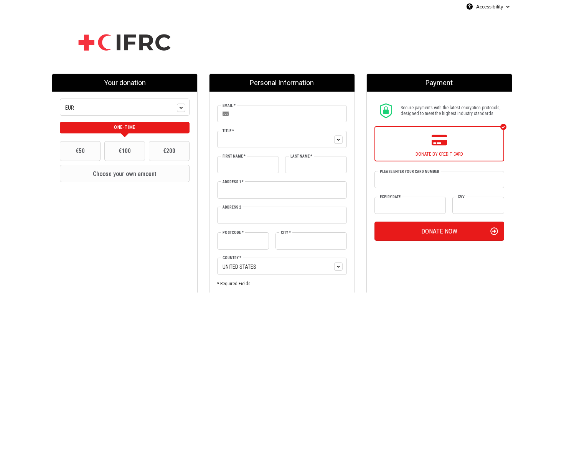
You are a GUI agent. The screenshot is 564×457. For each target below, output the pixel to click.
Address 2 (232, 207)
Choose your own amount (125, 174)
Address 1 (233, 182)
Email (229, 106)
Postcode (233, 232)
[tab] (125, 127)
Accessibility (489, 6)
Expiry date (390, 197)
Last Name (301, 156)
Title (228, 131)
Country (232, 258)
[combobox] (125, 107)
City (286, 232)
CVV (461, 197)
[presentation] (125, 127)
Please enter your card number (409, 171)
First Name (234, 156)
